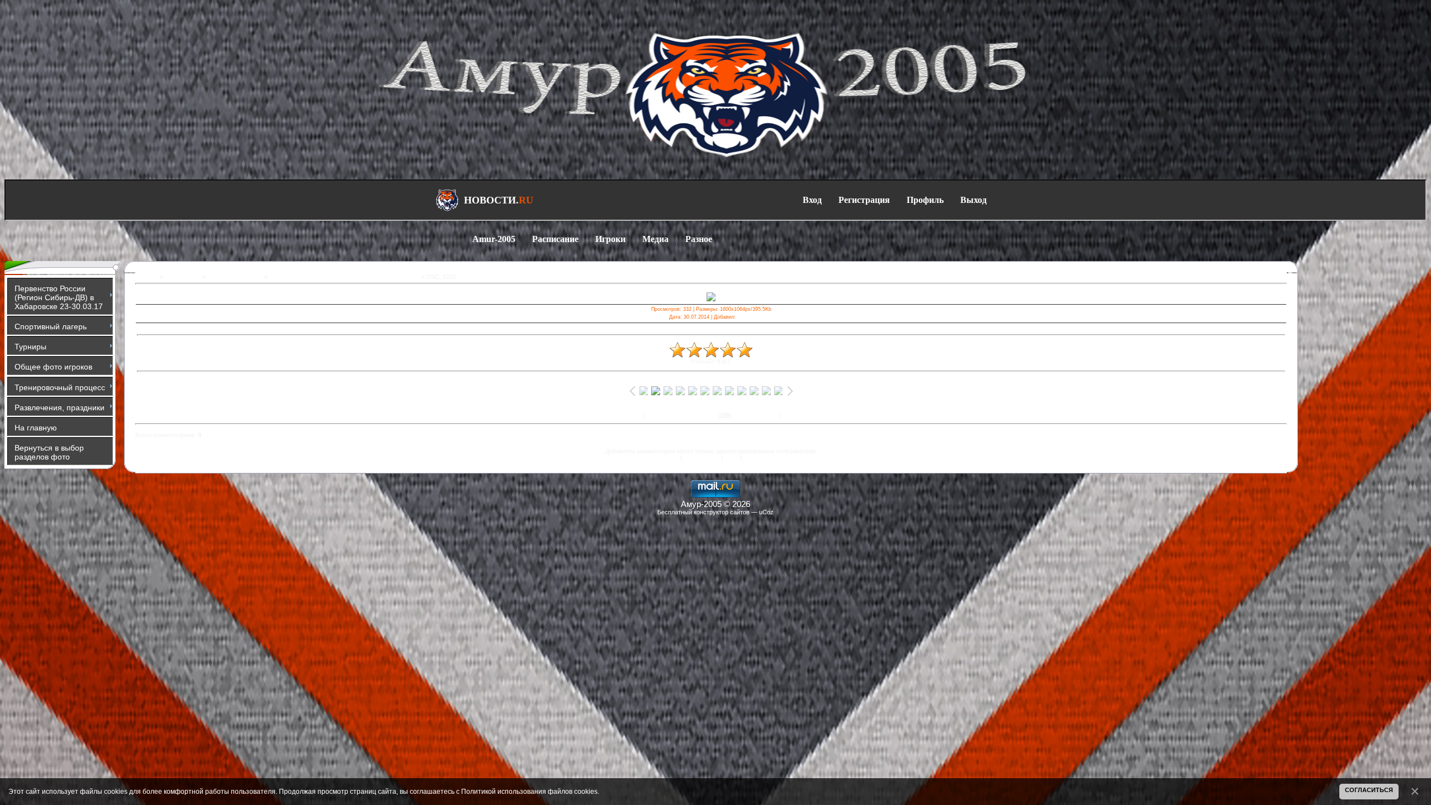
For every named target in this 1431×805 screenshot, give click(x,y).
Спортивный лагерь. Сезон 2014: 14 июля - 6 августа (344, 276)
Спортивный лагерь (235, 276)
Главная (146, 276)
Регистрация (864, 200)
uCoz (766, 512)
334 (711, 415)
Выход (973, 200)
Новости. (498, 200)
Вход (812, 200)
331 (676, 415)
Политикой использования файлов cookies (529, 791)
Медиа (655, 239)
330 (664, 415)
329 (652, 415)
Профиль (925, 200)
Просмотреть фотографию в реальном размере (711, 328)
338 (761, 415)
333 (699, 415)
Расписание (555, 239)
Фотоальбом (182, 276)
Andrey (745, 317)
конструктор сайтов (722, 512)
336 (738, 415)
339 (773, 415)
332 (688, 415)
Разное (698, 239)
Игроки (610, 239)
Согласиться (1369, 790)
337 (750, 415)
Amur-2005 (493, 239)
